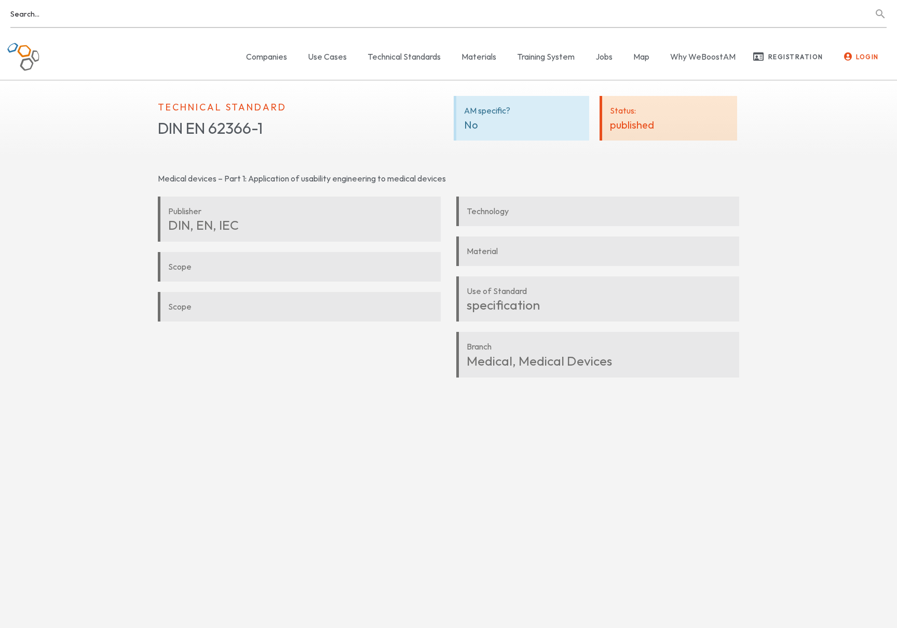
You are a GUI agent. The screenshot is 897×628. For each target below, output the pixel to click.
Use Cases (327, 56)
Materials (478, 56)
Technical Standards (404, 56)
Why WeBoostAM (703, 56)
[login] (848, 56)
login (867, 57)
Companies (266, 56)
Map (641, 56)
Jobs (604, 56)
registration (795, 57)
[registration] (758, 56)
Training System (546, 56)
